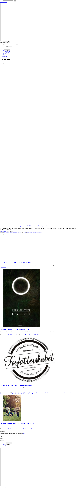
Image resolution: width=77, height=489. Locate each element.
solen (37, 232)
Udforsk (4, 46)
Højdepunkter (12, 334)
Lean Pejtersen (3, 333)
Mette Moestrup (51, 392)
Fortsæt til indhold (3, 2)
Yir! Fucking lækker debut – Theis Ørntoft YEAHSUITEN (17, 423)
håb (26, 334)
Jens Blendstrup (30, 392)
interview (25, 232)
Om (3, 50)
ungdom (29, 428)
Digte (9, 334)
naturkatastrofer (32, 334)
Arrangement (3, 391)
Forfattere (6, 47)
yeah (31, 428)
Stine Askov (30, 393)
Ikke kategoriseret (11, 232)
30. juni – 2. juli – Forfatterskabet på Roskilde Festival (16, 385)
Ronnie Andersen (3, 393)
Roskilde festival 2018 (30, 232)
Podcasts (19, 232)
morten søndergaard (57, 392)
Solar (35, 232)
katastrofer (28, 334)
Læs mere (6, 389)
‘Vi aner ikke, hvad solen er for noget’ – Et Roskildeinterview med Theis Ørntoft (23, 226)
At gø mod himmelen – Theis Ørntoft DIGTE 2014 (15, 329)
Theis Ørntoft (40, 232)
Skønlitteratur (17, 334)
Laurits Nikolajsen (4, 231)
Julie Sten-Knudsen (36, 392)
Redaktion (7, 52)
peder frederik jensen (64, 392)
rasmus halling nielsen (71, 392)
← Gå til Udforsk (3, 56)
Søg (1, 42)
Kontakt (4, 53)
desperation (23, 334)
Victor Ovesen (3, 267)
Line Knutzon (41, 392)
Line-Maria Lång (46, 392)
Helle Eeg (2, 427)
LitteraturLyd (16, 232)
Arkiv (6, 48)
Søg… (4, 44)
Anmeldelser (6, 232)
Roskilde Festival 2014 (7, 392)
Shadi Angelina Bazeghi (17, 393)
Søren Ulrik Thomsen (24, 393)
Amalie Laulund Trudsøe (17, 392)
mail (24, 433)
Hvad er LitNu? (8, 51)
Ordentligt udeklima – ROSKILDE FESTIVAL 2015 (15, 262)
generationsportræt (20, 428)
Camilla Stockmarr (24, 392)
